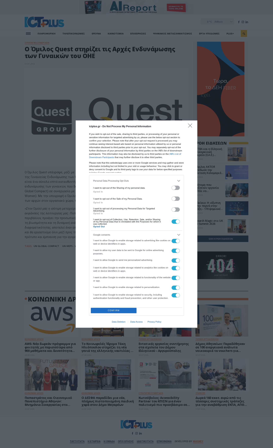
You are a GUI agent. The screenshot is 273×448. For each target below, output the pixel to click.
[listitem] (136, 180)
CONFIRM (114, 310)
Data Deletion (118, 321)
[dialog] (136, 224)
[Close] (191, 127)
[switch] (176, 188)
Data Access (136, 321)
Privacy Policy (154, 321)
